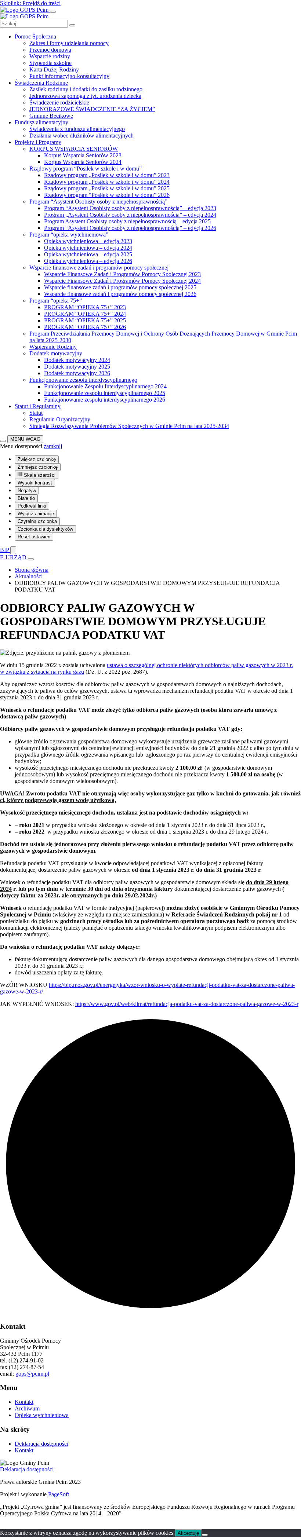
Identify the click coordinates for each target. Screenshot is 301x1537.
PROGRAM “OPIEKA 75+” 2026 (85, 327)
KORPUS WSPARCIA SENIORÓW (73, 149)
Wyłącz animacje (36, 513)
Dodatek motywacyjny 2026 (77, 373)
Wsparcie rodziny (49, 56)
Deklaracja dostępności (41, 1444)
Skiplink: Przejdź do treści (30, 3)
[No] (205, 1535)
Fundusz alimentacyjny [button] (41, 122)
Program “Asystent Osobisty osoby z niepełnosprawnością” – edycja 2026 (130, 228)
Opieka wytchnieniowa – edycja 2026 (88, 261)
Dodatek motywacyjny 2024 (77, 360)
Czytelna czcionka (37, 521)
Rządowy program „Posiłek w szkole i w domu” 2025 (107, 188)
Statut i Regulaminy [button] (38, 406)
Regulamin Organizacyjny (59, 419)
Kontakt (24, 1402)
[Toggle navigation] (53, 12)
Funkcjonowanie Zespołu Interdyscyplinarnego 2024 (105, 386)
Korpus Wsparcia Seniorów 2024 (83, 162)
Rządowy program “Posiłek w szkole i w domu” (85, 168)
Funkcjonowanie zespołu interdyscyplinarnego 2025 (104, 393)
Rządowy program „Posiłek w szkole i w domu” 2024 (107, 182)
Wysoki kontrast (35, 483)
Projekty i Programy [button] (38, 142)
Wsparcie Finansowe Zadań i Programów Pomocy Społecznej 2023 (122, 274)
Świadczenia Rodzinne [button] (41, 83)
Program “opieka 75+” (55, 300)
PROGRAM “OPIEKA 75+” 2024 (85, 314)
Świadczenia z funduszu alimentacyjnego (77, 129)
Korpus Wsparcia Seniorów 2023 (83, 155)
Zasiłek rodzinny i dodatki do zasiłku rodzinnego (85, 89)
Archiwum (27, 1408)
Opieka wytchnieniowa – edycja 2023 (88, 241)
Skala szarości (38, 475)
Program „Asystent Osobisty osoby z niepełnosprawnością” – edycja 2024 (130, 215)
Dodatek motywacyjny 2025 (77, 366)
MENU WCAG (25, 439)
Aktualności (29, 576)
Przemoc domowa (50, 50)
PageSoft (58, 1494)
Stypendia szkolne (50, 63)
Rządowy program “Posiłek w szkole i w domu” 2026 (107, 195)
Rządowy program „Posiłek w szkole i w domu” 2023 (107, 175)
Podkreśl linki (32, 506)
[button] (53, 446)
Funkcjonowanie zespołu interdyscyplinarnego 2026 (104, 399)
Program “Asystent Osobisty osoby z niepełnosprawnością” (98, 201)
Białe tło (26, 498)
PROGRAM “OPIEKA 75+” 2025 (85, 320)
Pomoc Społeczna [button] (35, 36)
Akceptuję (188, 1533)
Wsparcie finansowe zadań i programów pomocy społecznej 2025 (120, 287)
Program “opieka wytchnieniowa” (68, 234)
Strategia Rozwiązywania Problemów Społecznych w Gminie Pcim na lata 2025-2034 (129, 426)
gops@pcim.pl (32, 1374)
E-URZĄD (14, 557)
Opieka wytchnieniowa (42, 1415)
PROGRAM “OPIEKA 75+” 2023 (85, 307)
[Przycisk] (13, 550)
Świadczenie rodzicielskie (59, 102)
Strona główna (31, 570)
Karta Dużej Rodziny (54, 69)
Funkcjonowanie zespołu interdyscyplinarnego (83, 380)
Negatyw (27, 490)
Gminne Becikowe (51, 116)
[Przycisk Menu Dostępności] (3, 441)
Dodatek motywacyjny (55, 353)
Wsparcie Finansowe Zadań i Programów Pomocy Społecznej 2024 (122, 281)
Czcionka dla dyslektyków (45, 529)
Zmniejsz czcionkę (38, 467)
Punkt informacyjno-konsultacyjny (69, 76)
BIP (5, 550)
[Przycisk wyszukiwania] (72, 25)
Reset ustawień (34, 536)
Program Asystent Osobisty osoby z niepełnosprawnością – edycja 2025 (127, 221)
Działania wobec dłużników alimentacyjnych (81, 135)
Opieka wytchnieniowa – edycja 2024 (88, 248)
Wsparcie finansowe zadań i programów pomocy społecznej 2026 (120, 294)
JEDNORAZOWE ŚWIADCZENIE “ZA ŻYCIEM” (92, 109)
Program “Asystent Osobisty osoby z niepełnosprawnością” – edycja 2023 (130, 208)
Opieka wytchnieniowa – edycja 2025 (88, 254)
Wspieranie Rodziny (53, 347)
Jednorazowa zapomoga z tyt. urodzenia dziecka (85, 96)
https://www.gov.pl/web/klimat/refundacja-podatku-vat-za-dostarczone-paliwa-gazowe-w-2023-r (186, 1004)
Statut (36, 413)
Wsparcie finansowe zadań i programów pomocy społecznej (98, 267)
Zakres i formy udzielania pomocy (69, 43)
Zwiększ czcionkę (37, 459)
